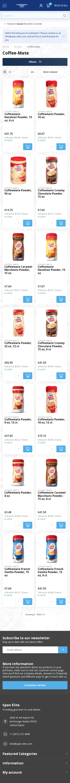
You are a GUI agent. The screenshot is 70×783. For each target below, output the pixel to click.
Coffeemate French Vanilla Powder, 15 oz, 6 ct (50, 572)
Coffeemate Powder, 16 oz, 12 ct (51, 421)
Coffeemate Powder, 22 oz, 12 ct (18, 345)
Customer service (35, 685)
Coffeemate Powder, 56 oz (18, 192)
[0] (48, 5)
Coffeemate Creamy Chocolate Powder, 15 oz (51, 193)
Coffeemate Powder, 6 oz (18, 494)
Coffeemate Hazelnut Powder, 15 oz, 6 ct (18, 117)
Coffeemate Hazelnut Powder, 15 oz (51, 270)
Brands (18, 46)
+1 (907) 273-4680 (20, 734)
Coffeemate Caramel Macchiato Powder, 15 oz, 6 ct (52, 496)
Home (6, 46)
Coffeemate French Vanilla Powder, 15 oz (17, 572)
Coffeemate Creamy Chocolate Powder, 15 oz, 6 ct (51, 346)
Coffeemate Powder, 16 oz (51, 116)
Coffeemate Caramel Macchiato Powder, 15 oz (18, 270)
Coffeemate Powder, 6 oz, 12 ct (18, 421)
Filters (33, 61)
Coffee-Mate (33, 46)
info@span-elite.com (21, 743)
